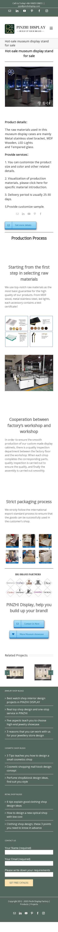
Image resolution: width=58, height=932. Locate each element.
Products (24, 904)
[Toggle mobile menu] (51, 28)
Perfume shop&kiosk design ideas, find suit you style (27, 779)
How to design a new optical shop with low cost (27, 814)
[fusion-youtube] (29, 214)
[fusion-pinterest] (35, 214)
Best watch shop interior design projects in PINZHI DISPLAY (26, 700)
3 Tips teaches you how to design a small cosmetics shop (28, 757)
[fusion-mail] (17, 214)
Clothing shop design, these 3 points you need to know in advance (29, 826)
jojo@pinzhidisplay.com (29, 6)
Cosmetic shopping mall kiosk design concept (29, 768)
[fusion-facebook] (40, 214)
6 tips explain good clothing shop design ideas (27, 803)
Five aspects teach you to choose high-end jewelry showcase (26, 722)
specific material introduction (25, 187)
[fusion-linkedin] (23, 214)
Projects (34, 904)
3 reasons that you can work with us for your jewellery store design (28, 733)
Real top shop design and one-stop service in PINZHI (28, 711)
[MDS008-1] (29, 86)
